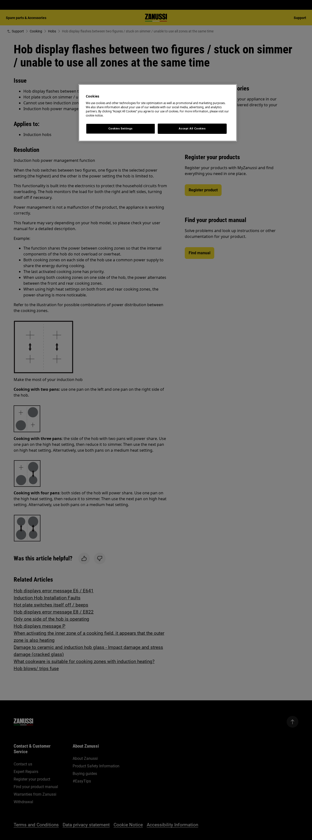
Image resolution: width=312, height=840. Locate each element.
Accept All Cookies (192, 128)
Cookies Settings (120, 128)
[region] (157, 113)
